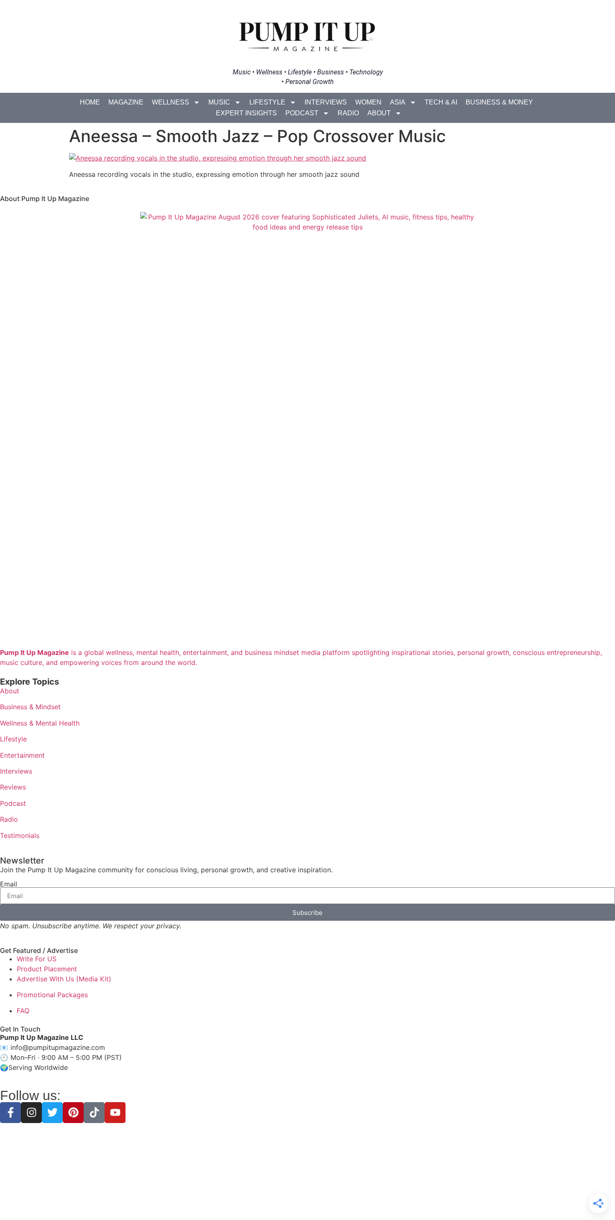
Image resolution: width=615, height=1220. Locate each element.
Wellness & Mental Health (39, 723)
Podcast (301, 113)
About (379, 113)
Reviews (13, 787)
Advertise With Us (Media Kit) (64, 979)
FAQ (23, 1010)
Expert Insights (246, 113)
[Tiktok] (94, 1112)
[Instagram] (31, 1112)
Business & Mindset (30, 707)
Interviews (326, 102)
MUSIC (219, 102)
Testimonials (19, 835)
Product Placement (47, 969)
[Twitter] (52, 1112)
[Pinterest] (73, 1112)
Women (368, 102)
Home (90, 102)
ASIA (397, 102)
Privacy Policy (256, 1198)
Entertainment (22, 755)
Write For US (36, 959)
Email (8, 884)
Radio (348, 113)
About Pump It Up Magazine (44, 198)
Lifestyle (267, 102)
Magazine (126, 102)
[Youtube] (115, 1112)
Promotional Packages (52, 995)
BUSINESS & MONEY (499, 102)
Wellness (170, 102)
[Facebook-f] (10, 1112)
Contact (367, 1198)
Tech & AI (441, 102)
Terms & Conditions (307, 1198)
